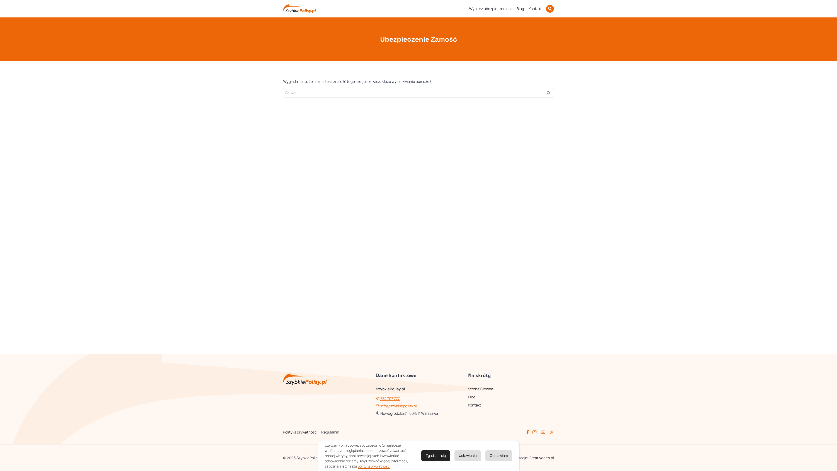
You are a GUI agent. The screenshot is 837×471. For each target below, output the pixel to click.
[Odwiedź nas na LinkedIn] (551, 432)
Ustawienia (468, 455)
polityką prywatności (374, 466)
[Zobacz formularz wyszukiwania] (550, 9)
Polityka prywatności (300, 432)
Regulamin (330, 432)
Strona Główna (480, 388)
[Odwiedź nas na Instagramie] (536, 432)
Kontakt (535, 8)
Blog (520, 8)
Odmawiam (499, 455)
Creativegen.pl (541, 457)
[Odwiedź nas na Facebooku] (529, 432)
